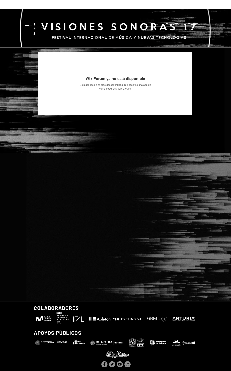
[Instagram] (127, 364)
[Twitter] (112, 364)
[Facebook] (104, 364)
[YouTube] (120, 364)
